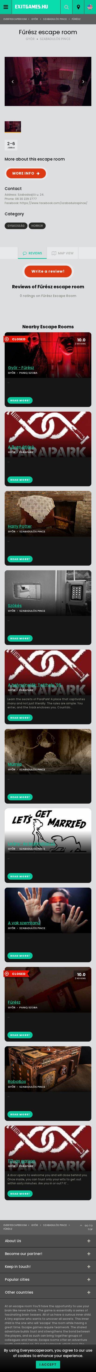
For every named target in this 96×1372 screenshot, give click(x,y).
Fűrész (14, 1002)
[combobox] (78, 7)
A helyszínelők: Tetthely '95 (34, 685)
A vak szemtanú (24, 923)
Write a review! (48, 271)
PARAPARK (26, 452)
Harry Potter (20, 526)
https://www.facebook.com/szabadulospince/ (53, 203)
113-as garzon (21, 1161)
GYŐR (30, 39)
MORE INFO (23, 173)
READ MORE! (20, 480)
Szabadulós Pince (55, 19)
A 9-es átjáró (21, 447)
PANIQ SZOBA (28, 373)
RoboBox (17, 1081)
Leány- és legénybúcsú (31, 843)
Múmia (15, 764)
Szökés (15, 605)
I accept (48, 1364)
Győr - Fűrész (21, 367)
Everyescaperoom (15, 19)
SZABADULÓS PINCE (55, 39)
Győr (34, 19)
